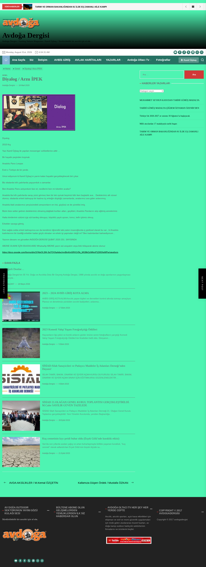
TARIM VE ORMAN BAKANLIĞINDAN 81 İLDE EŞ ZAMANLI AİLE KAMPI (169, 133)
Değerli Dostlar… (14, 269)
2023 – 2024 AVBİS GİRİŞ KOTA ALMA (65, 293)
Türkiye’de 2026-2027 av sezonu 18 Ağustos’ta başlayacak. (165, 116)
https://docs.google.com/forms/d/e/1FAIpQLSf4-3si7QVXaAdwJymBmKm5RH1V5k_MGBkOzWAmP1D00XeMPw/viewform (60, 252)
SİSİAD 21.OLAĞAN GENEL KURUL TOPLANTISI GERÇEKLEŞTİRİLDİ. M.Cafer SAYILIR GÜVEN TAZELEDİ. (86, 404)
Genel (5, 75)
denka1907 (9, 284)
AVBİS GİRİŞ (62, 59)
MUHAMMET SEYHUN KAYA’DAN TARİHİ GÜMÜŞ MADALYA (169, 100)
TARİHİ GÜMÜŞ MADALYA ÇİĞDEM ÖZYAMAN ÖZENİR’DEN (169, 108)
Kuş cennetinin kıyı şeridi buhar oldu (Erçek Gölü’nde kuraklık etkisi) (80, 438)
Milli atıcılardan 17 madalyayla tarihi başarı (158, 124)
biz (31, 59)
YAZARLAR (113, 59)
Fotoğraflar (163, 59)
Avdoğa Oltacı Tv (138, 59)
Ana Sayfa (18, 59)
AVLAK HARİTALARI (88, 59)
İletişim (42, 59)
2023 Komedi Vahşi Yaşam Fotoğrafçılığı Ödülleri (69, 329)
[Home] (6, 60)
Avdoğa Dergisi (25, 35)
